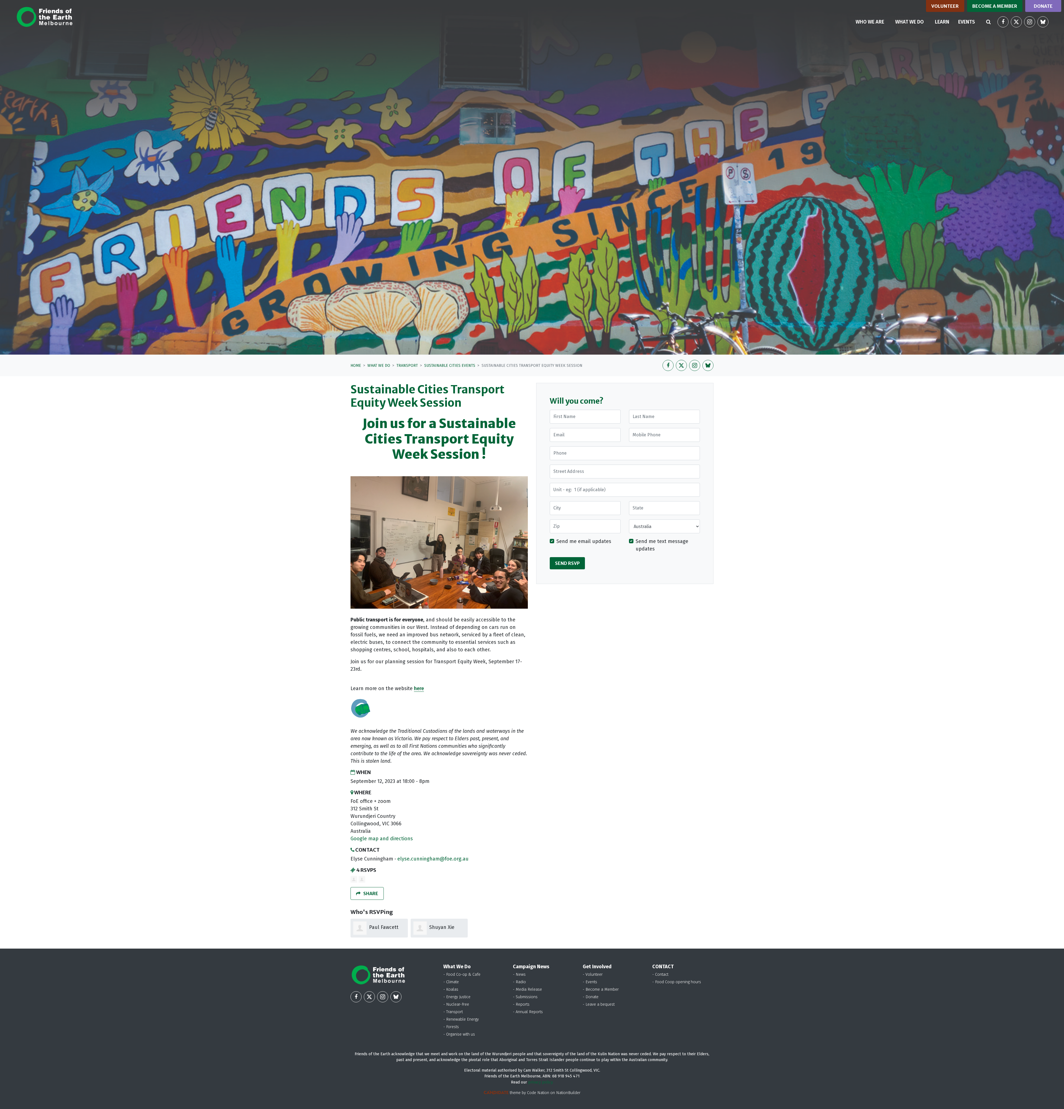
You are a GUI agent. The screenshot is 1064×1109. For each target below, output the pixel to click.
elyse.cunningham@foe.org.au (433, 859)
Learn (942, 22)
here (419, 688)
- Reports (521, 1004)
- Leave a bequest (599, 1004)
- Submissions (525, 997)
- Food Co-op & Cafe (461, 974)
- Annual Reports (528, 1012)
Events (966, 22)
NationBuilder (568, 1092)
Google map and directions (382, 839)
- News (519, 974)
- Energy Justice (456, 997)
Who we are (870, 22)
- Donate (590, 997)
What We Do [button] (912, 22)
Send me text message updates (662, 545)
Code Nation (538, 1092)
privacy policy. (540, 1082)
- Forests (451, 1027)
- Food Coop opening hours (676, 982)
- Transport (453, 1012)
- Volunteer (593, 974)
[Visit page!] (1003, 21)
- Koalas (450, 989)
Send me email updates (583, 542)
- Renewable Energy (461, 1019)
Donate (1043, 6)
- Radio (519, 982)
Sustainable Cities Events (449, 365)
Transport (407, 365)
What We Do (378, 365)
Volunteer (945, 6)
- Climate (451, 982)
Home (356, 365)
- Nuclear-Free (456, 1004)
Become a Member (994, 6)
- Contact (660, 974)
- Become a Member (601, 989)
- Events (590, 982)
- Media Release (527, 989)
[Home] (44, 16)
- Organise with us (459, 1034)
